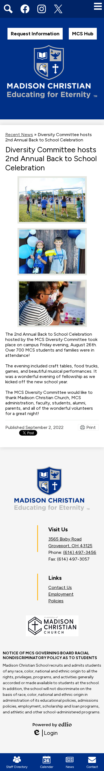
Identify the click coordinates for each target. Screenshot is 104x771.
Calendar (46, 767)
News (70, 767)
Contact (92, 767)
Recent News (19, 134)
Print (91, 427)
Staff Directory (16, 767)
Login (45, 733)
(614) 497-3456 (79, 552)
